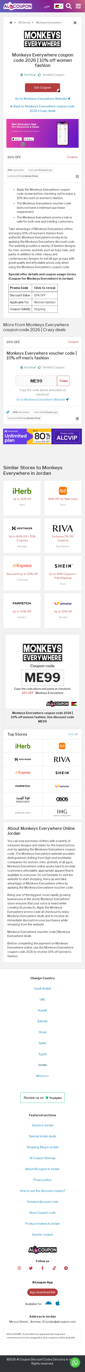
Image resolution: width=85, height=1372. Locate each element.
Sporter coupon (42, 1234)
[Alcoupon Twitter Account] (30, 1267)
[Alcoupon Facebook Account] (42, 1267)
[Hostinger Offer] (42, 436)
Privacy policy (42, 1180)
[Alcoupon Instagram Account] (19, 1267)
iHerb (22, 504)
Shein (63, 583)
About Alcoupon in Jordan (42, 1169)
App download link (42, 1292)
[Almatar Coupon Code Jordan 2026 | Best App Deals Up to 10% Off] (63, 603)
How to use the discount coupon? (42, 1191)
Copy (64, 381)
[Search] (69, 6)
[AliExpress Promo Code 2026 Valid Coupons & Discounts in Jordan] (22, 565)
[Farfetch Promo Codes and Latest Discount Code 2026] (22, 603)
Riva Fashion (63, 546)
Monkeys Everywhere (48, 22)
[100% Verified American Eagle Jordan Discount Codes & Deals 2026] (23, 812)
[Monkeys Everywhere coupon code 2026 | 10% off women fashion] (42, 671)
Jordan (42, 1065)
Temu (63, 504)
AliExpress (22, 579)
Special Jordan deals (42, 1136)
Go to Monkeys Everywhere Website (41, 99)
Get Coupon (42, 87)
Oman (43, 1032)
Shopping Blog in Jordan (43, 1147)
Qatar (42, 1043)
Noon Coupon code (43, 1212)
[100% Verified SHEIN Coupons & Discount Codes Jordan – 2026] (63, 565)
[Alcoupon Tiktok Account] (54, 1267)
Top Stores (17, 734)
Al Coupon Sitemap (42, 1158)
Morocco (42, 1076)
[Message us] (75, 1362)
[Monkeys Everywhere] (42, 38)
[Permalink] (7, 412)
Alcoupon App (42, 1282)
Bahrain (43, 1021)
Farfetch (22, 617)
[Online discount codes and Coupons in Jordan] (10, 22)
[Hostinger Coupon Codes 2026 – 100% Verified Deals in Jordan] (22, 528)
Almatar (63, 617)
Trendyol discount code (42, 1201)
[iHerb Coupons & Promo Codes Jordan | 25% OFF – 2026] (22, 490)
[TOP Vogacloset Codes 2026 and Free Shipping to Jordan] (23, 799)
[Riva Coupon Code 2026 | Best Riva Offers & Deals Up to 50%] (63, 528)
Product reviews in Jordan (42, 1223)
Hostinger (22, 546)
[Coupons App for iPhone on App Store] (57, 1304)
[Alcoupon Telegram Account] (66, 1267)
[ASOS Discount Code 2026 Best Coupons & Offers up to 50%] (62, 799)
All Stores (24, 22)
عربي (47, 6)
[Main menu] (78, 6)
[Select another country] (58, 6)
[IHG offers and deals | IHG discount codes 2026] (62, 812)
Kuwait (42, 1010)
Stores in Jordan (42, 1125)
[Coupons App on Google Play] (48, 1304)
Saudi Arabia (42, 988)
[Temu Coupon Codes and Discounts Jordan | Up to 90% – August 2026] (63, 490)
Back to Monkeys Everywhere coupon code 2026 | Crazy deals (44, 108)
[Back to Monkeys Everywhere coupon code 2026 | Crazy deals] (75, 23)
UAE (42, 999)
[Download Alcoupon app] (42, 133)
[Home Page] (17, 6)
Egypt (42, 1054)
